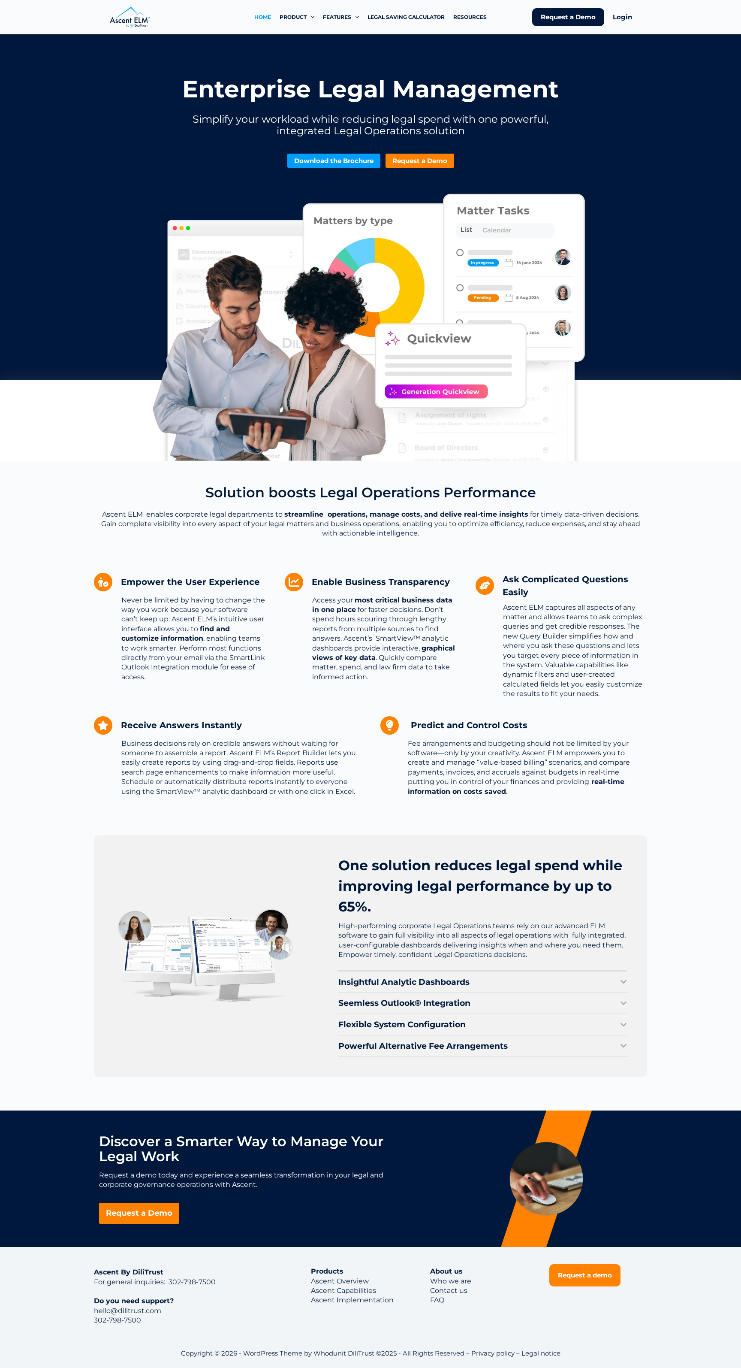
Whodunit (329, 1353)
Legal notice (540, 1353)
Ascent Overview (340, 1281)
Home (262, 17)
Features (337, 17)
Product (293, 17)
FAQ (437, 1300)
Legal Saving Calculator (406, 17)
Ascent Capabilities (343, 1290)
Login (622, 17)
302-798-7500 (191, 1282)
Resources (470, 17)
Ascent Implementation (352, 1300)
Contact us (448, 1290)
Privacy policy (493, 1353)
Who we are (450, 1281)
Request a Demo (568, 17)
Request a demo (585, 1275)
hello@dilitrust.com (127, 1311)
